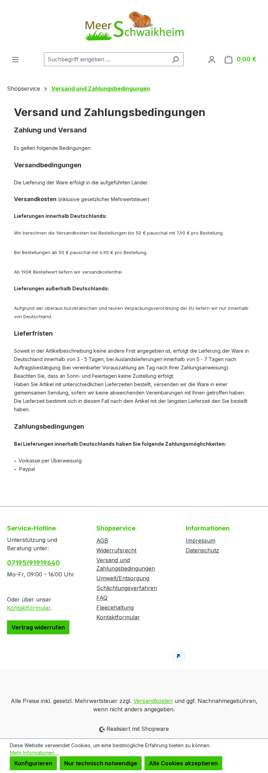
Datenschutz (202, 550)
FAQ (101, 597)
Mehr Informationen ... (34, 753)
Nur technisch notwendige (100, 763)
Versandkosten (153, 700)
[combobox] (106, 59)
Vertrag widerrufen (38, 627)
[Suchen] (175, 59)
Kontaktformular (28, 607)
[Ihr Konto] (211, 59)
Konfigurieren (33, 763)
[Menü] (15, 59)
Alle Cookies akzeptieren (183, 763)
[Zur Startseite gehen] (134, 26)
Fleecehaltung (115, 607)
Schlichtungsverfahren (126, 587)
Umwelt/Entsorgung (122, 578)
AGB (102, 540)
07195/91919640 (33, 562)
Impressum (200, 540)
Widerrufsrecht (116, 550)
